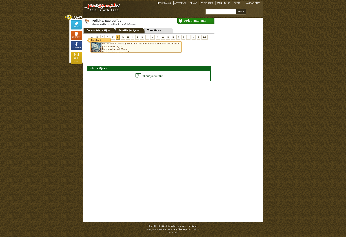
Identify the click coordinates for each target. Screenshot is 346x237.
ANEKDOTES (207, 3)
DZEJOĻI (238, 3)
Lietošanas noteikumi (187, 226)
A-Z (204, 37)
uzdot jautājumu (153, 76)
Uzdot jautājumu (195, 20)
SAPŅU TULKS (223, 3)
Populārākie (99, 30)
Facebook (76, 48)
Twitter (76, 27)
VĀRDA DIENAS (253, 3)
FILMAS (193, 3)
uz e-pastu (76, 60)
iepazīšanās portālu (182, 229)
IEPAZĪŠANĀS (164, 3)
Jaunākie (128, 30)
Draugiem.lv (77, 37)
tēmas (154, 30)
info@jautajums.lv (166, 226)
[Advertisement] (237, 72)
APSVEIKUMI (180, 3)
